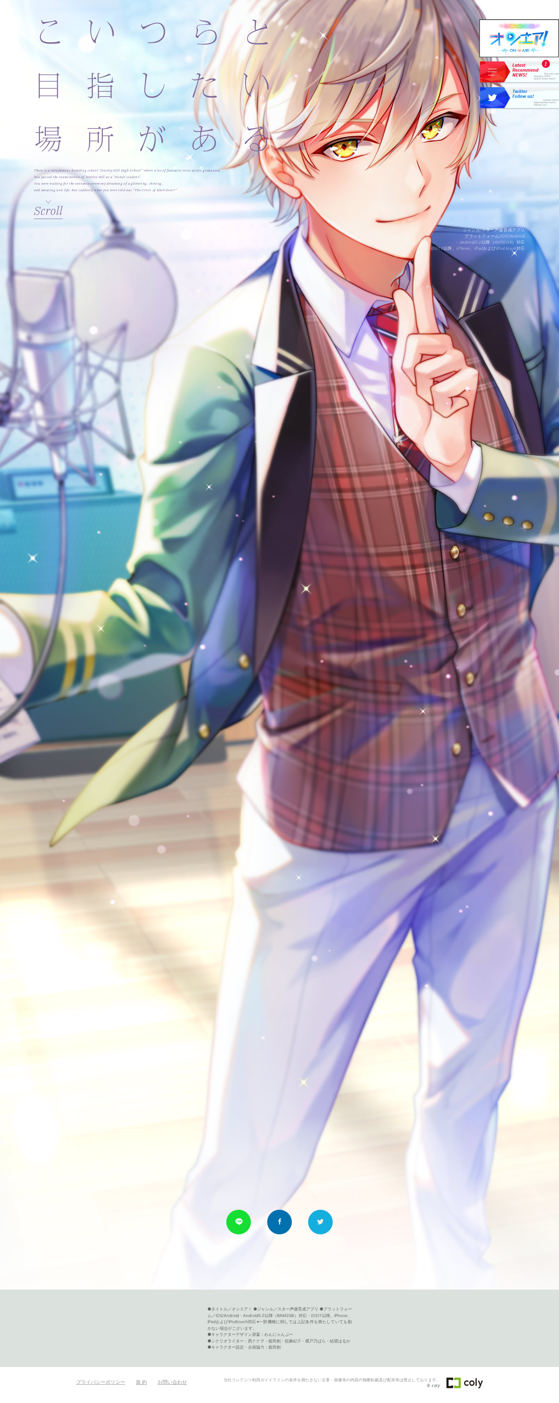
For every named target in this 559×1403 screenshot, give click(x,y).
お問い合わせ (172, 1382)
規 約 (141, 1382)
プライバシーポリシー (100, 1382)
